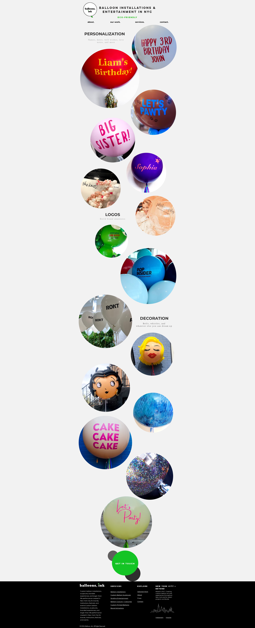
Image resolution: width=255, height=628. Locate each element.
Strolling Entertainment (119, 598)
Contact (140, 601)
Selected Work (142, 592)
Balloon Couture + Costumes (121, 602)
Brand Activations (117, 608)
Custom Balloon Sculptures (121, 595)
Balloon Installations (118, 592)
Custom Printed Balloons (120, 605)
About (139, 595)
